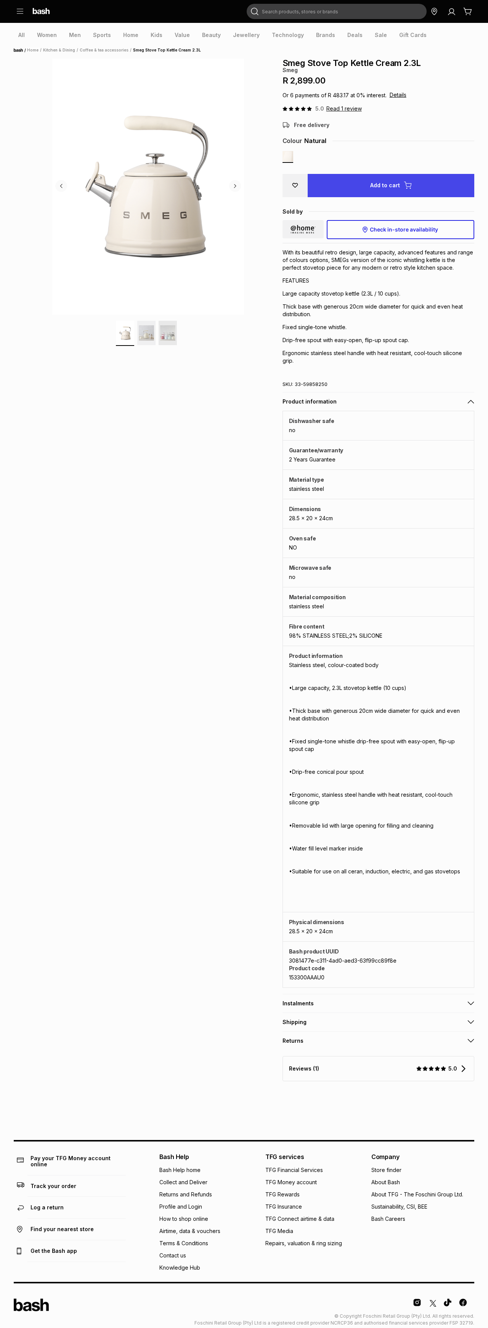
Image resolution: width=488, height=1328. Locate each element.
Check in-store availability (404, 229)
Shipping (295, 1022)
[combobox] (337, 11)
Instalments (298, 1003)
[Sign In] (451, 11)
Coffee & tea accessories (104, 50)
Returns (293, 1040)
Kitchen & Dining (59, 50)
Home (20, 50)
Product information (310, 401)
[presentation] (21, 35)
